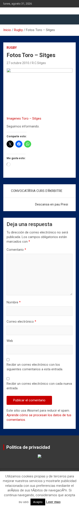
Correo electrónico (21, 322)
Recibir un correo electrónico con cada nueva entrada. (39, 386)
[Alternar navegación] (8, 19)
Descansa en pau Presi (51, 204)
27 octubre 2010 (18, 63)
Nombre (14, 302)
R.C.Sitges (39, 63)
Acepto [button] (38, 502)
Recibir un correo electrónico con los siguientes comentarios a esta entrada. (35, 367)
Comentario (16, 250)
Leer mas (53, 502)
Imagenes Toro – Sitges (24, 118)
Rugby (12, 47)
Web (10, 341)
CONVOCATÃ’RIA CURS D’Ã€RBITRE (36, 191)
